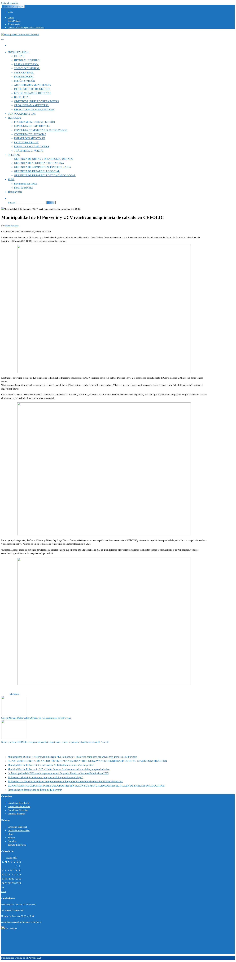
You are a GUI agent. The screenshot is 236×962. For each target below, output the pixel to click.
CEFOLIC (14, 694)
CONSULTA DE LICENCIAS (30, 134)
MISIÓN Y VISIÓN (24, 80)
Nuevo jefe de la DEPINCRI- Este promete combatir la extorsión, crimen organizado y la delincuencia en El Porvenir (55, 742)
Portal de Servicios (23, 187)
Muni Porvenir (11, 226)
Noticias (11, 837)
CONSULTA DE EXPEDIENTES (32, 126)
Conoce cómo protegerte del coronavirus (26, 27)
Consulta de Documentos (19, 806)
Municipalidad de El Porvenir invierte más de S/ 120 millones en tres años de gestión (50, 765)
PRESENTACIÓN (24, 76)
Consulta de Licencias (17, 810)
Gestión (13, 690)
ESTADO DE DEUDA (26, 142)
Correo (11, 17)
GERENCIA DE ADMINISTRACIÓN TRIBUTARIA (42, 167)
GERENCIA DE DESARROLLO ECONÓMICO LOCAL (45, 175)
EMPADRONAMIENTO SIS (29, 138)
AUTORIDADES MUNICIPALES (32, 85)
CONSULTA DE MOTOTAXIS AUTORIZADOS (40, 130)
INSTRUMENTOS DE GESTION (32, 89)
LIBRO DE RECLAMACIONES (31, 146)
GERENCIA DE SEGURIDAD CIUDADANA (39, 163)
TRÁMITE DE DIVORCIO (28, 150)
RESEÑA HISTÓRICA (26, 64)
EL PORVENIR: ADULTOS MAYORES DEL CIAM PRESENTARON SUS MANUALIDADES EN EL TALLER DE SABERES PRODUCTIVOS (86, 785)
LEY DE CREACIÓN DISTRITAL (32, 93)
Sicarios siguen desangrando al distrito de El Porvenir (35, 789)
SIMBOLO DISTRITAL (27, 68)
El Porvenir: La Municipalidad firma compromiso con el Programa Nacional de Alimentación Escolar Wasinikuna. (65, 781)
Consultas (12, 841)
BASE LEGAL (22, 97)
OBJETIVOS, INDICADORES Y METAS (36, 101)
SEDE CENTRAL (24, 72)
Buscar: (11, 202)
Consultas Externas (16, 814)
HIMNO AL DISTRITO (26, 60)
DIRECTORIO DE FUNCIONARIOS (34, 109)
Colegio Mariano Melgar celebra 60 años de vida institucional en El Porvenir (36, 718)
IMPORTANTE (24, 690)
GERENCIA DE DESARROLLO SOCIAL (37, 171)
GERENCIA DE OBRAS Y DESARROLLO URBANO (43, 158)
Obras (10, 834)
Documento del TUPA (25, 183)
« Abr (3, 891)
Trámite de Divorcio (17, 845)
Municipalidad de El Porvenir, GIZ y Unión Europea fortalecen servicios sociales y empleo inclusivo (58, 769)
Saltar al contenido (9, 3)
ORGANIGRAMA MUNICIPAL (31, 105)
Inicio (10, 12)
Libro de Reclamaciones (19, 830)
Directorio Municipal (17, 827)
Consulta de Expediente (18, 803)
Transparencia (14, 24)
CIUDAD (19, 56)
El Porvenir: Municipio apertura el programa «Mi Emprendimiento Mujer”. (45, 777)
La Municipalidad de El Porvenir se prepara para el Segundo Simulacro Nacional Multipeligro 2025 (58, 773)
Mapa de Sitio (14, 21)
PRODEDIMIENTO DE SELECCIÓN (34, 122)
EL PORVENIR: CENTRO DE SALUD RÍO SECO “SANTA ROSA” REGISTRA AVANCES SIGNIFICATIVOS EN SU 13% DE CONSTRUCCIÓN (87, 761)
